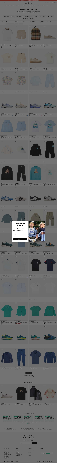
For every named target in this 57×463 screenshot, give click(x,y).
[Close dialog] (43, 221)
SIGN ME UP (20, 239)
